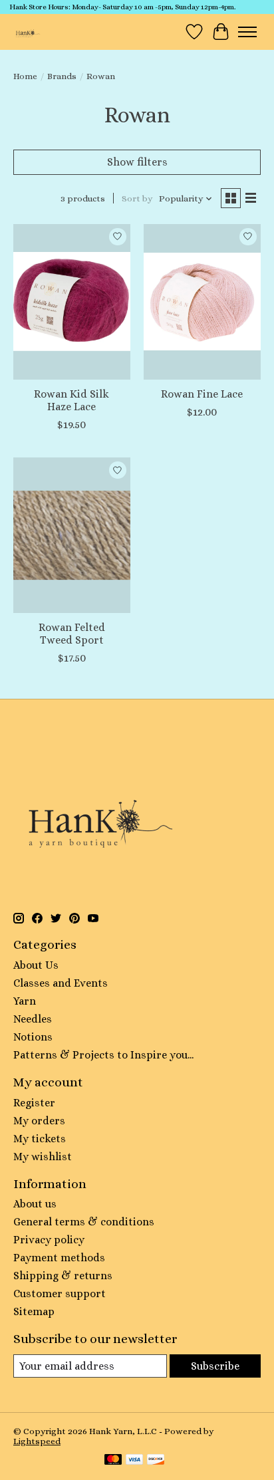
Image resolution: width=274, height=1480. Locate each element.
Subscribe (215, 1366)
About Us (36, 965)
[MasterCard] (113, 1460)
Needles (32, 1019)
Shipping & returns (62, 1275)
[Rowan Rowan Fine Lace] (202, 302)
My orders (39, 1120)
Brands (61, 76)
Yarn (24, 1001)
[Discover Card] (155, 1460)
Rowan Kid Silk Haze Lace (71, 400)
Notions (33, 1037)
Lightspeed (37, 1441)
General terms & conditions (83, 1221)
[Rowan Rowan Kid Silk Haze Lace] (71, 302)
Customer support (59, 1293)
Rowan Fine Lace (202, 394)
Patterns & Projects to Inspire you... (103, 1054)
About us (35, 1203)
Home (25, 76)
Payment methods (59, 1257)
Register (34, 1102)
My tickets (39, 1138)
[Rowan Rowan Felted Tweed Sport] (71, 535)
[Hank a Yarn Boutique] (27, 31)
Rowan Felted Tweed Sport (72, 633)
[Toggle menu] (247, 32)
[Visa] (134, 1460)
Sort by (137, 198)
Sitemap (34, 1311)
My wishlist (42, 1156)
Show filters (137, 162)
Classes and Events (60, 983)
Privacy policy (48, 1239)
